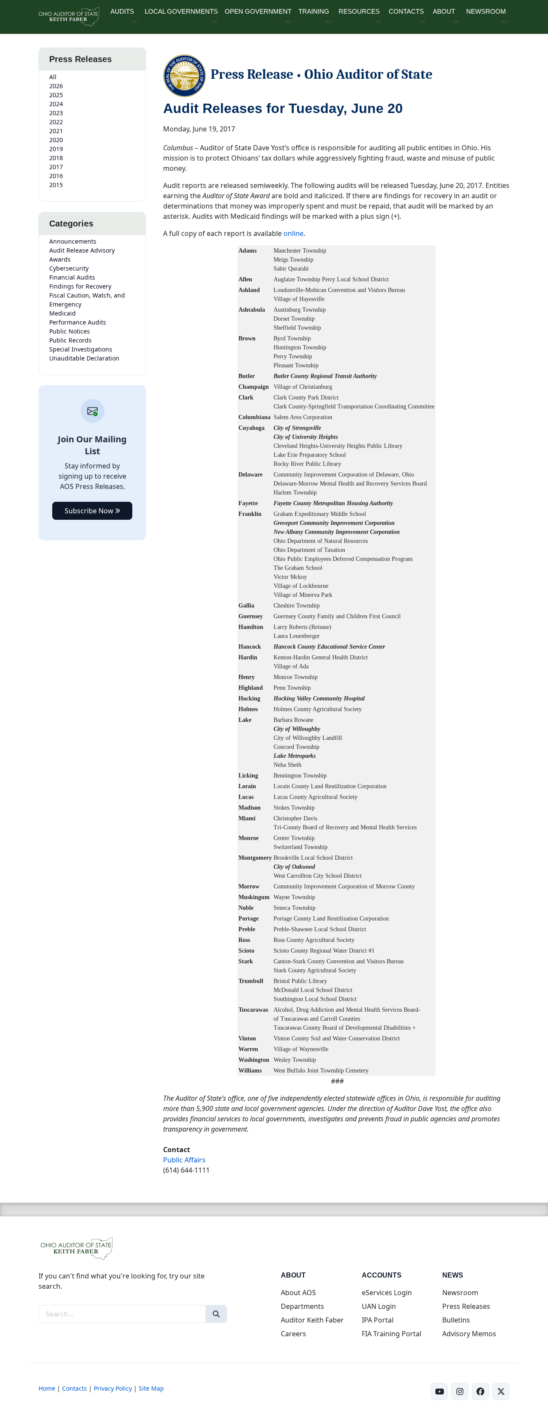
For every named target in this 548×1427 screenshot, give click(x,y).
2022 (56, 122)
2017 (56, 167)
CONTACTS (406, 11)
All (53, 77)
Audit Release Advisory (82, 250)
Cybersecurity (69, 268)
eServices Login (387, 1292)
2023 (56, 113)
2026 (56, 86)
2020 (56, 140)
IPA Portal (377, 1320)
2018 (56, 158)
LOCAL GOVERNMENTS (181, 11)
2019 (56, 149)
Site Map (151, 1388)
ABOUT (444, 11)
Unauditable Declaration (84, 358)
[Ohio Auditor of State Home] (68, 17)
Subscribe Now (90, 510)
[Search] (216, 1314)
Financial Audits (72, 277)
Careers (293, 1333)
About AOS (298, 1292)
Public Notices (69, 331)
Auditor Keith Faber (312, 1320)
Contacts (74, 1388)
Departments (302, 1306)
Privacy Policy (113, 1388)
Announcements (72, 241)
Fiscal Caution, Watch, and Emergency (87, 299)
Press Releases (466, 1306)
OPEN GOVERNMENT (258, 11)
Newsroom (460, 1292)
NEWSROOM (486, 11)
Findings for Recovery (80, 286)
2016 (56, 176)
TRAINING (313, 11)
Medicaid (62, 313)
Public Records (70, 340)
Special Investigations (80, 349)
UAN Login (379, 1306)
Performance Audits (77, 322)
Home (47, 1388)
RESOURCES (359, 11)
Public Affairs (184, 1160)
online (293, 233)
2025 (56, 95)
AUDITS (122, 11)
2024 (56, 104)
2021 (56, 131)
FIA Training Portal (391, 1333)
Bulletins (456, 1320)
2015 (56, 185)
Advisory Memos (469, 1333)
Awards (60, 259)
